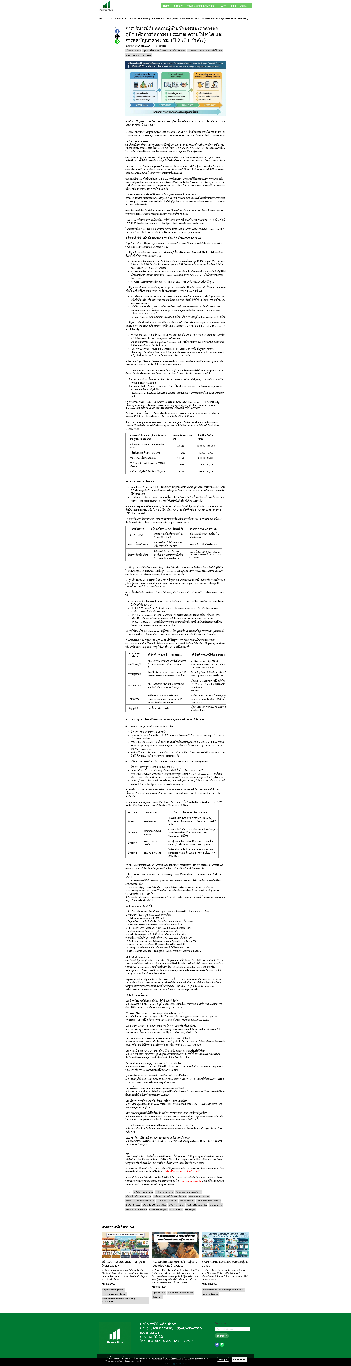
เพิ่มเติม (244, 5)
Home (102, 18)
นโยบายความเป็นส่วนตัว (117, 1361)
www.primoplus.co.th (191, 1180)
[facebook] (217, 1345)
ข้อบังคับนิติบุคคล (120, 18)
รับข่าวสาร (222, 1335)
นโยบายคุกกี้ (136, 1361)
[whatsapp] (222, 1345)
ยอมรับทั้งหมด (239, 1359)
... (109, 18)
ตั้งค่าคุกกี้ (223, 1359)
